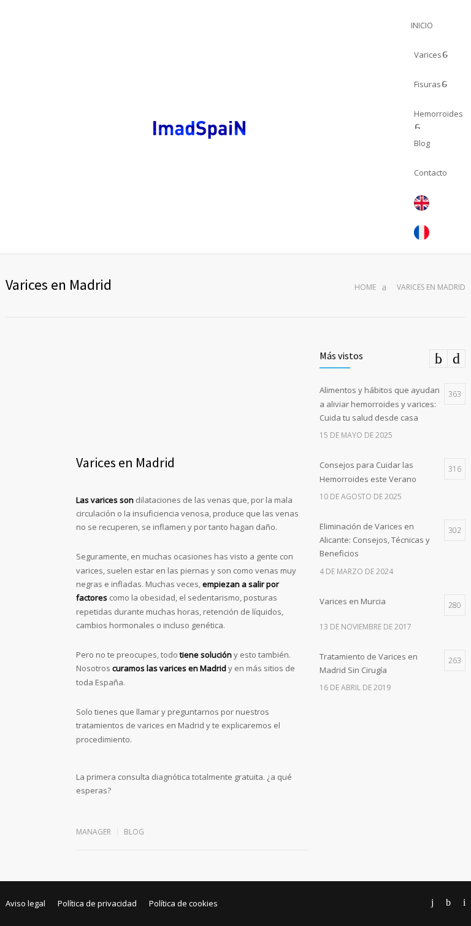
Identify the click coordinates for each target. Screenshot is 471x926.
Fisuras (427, 84)
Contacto (430, 172)
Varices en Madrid (125, 462)
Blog (422, 143)
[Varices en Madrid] (192, 394)
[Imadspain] (205, 128)
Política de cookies (183, 903)
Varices (428, 54)
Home (365, 287)
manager (93, 832)
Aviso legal (25, 903)
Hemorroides (438, 113)
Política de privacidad (97, 903)
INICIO (422, 25)
